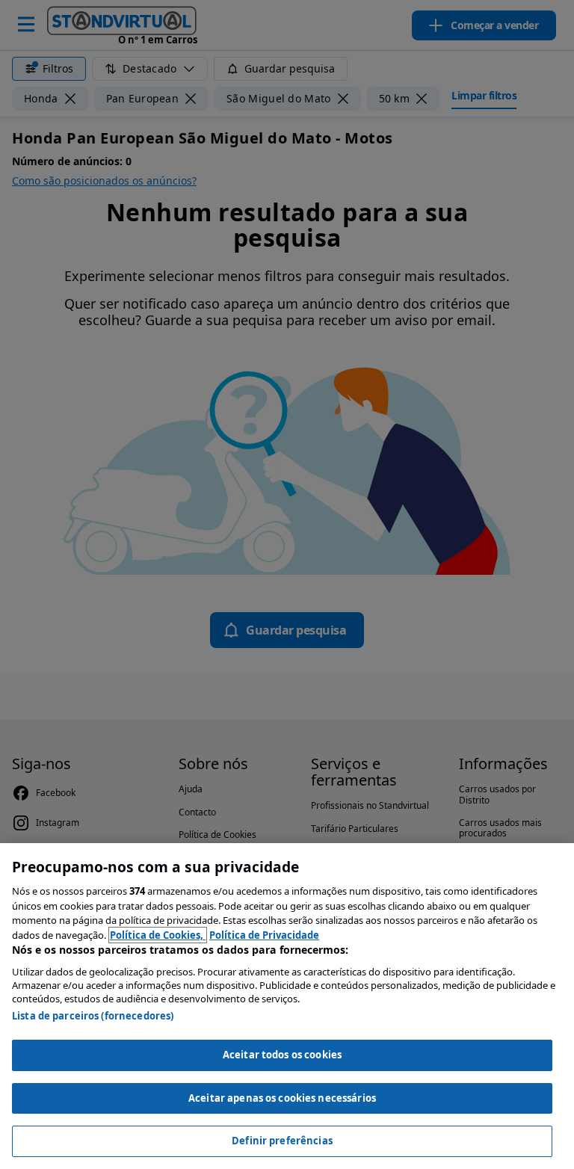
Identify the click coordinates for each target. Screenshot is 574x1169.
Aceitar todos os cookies (282, 1054)
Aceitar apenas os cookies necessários (282, 1098)
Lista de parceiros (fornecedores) (92, 1016)
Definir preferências (282, 1140)
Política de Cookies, (158, 935)
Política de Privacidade (264, 935)
